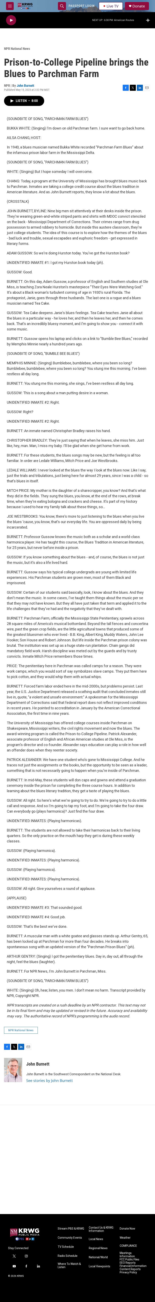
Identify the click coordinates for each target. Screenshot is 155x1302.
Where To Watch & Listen (69, 1265)
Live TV (112, 6)
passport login (82, 5)
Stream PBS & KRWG (71, 1228)
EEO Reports (128, 1262)
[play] (11, 20)
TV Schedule (66, 1246)
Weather (125, 1237)
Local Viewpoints (99, 1266)
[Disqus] (77, 1159)
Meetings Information (127, 1255)
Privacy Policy (128, 1272)
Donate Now (127, 1228)
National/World (98, 1257)
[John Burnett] (13, 1070)
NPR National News (17, 49)
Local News (96, 1239)
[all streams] (149, 20)
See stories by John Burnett (49, 1080)
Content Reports (130, 1269)
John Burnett (25, 86)
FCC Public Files (129, 1259)
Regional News (98, 1248)
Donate (138, 6)
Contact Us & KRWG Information (101, 1229)
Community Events (70, 1237)
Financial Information (133, 1266)
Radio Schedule (68, 1255)
